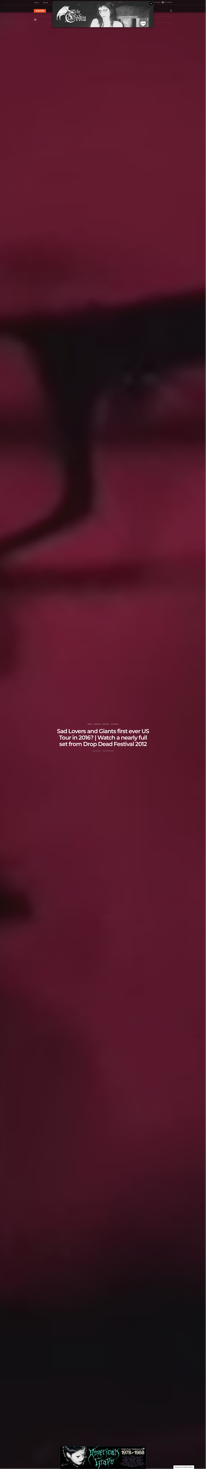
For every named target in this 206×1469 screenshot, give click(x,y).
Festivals (105, 724)
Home (36, 2)
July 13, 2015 (96, 751)
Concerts (97, 724)
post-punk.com (108, 751)
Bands (45, 2)
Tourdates (114, 724)
